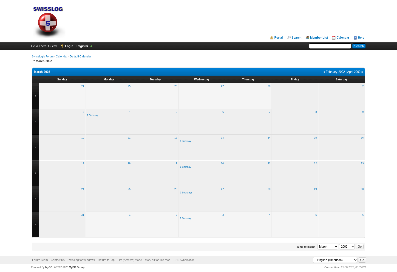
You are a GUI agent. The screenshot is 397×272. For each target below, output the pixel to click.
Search (296, 37)
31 (82, 214)
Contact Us (58, 260)
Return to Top (106, 260)
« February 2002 (334, 72)
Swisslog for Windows (81, 260)
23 (362, 163)
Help (361, 37)
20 (222, 163)
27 (222, 86)
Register (82, 46)
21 (269, 163)
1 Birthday (92, 115)
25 (129, 86)
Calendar (343, 37)
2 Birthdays (186, 192)
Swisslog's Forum (43, 56)
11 (129, 137)
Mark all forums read (157, 260)
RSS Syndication (184, 260)
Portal (278, 37)
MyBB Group (77, 267)
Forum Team (40, 260)
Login (69, 46)
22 (315, 163)
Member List (319, 37)
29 (315, 189)
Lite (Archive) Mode (130, 260)
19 (175, 163)
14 (269, 137)
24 (82, 86)
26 (175, 86)
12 (175, 137)
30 (362, 189)
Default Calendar (80, 56)
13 (222, 137)
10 (82, 137)
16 (362, 137)
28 (269, 86)
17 (82, 163)
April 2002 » (355, 72)
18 (129, 163)
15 (315, 137)
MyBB (48, 267)
